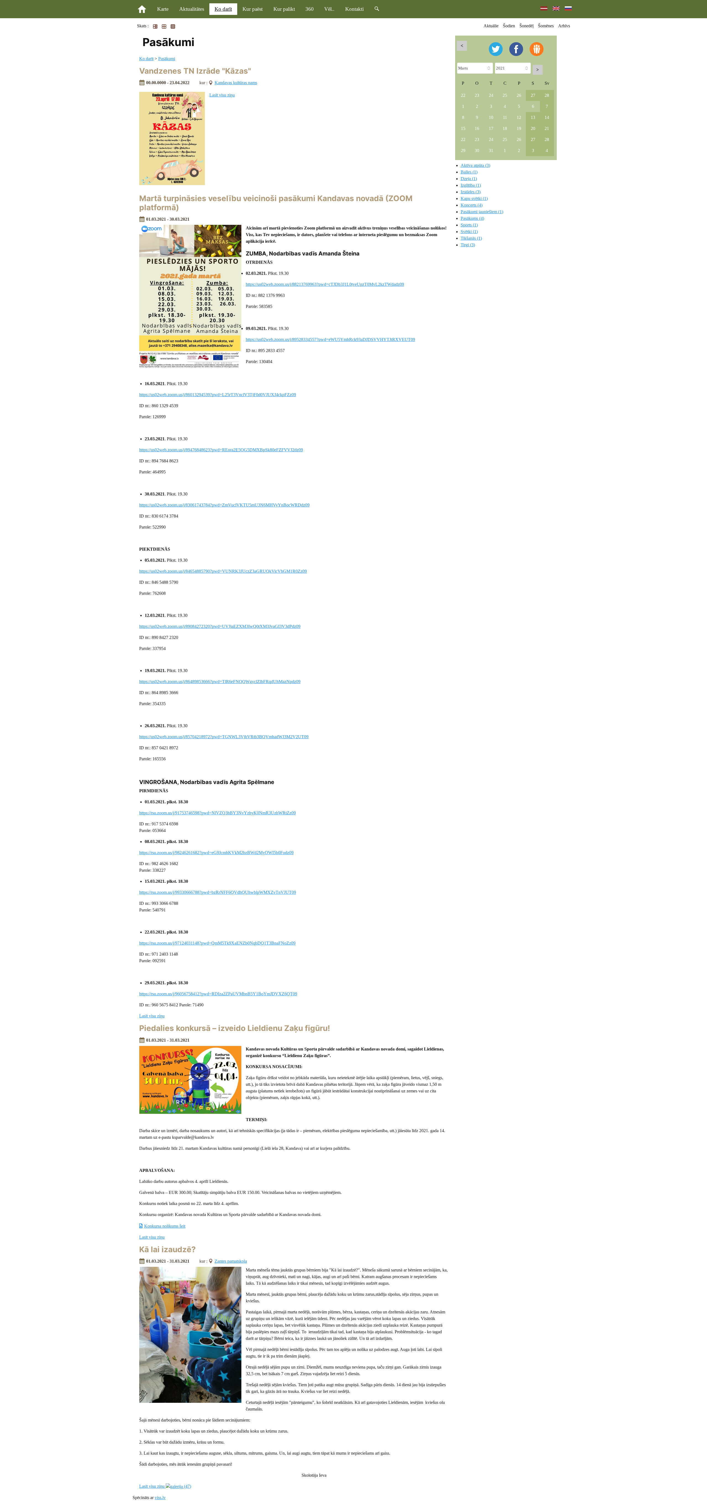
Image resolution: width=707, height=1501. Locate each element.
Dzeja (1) (469, 178)
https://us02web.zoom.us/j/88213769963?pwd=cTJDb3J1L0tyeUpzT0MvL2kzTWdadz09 (325, 284)
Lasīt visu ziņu (222, 95)
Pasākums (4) (472, 218)
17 (491, 128)
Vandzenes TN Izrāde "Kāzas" (195, 71)
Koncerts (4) (471, 205)
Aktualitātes (191, 9)
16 (477, 128)
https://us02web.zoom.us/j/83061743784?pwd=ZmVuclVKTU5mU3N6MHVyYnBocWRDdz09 (224, 505)
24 (491, 95)
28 (547, 95)
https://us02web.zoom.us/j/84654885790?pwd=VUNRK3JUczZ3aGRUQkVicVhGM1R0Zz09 (223, 571)
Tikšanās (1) (471, 238)
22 (463, 95)
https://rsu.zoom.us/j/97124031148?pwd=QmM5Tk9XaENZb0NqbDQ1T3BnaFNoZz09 (217, 943)
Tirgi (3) (468, 244)
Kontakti (354, 9)
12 (519, 117)
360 (309, 9)
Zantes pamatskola (231, 1261)
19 (519, 128)
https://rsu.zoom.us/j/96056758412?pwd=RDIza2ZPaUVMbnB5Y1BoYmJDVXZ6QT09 (218, 993)
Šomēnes (546, 25)
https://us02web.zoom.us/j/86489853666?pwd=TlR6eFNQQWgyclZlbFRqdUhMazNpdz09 (219, 681)
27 (533, 95)
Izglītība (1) (471, 185)
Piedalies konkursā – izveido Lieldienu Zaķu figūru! (234, 1028)
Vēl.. (329, 9)
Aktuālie (491, 25)
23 (477, 95)
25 (505, 95)
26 (519, 95)
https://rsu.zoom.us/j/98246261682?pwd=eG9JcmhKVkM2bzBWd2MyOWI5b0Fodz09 (216, 852)
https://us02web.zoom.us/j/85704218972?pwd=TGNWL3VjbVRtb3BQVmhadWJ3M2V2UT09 (223, 736)
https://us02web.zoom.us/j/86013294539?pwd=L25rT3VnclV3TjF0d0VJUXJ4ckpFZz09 (217, 394)
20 (533, 128)
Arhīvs (564, 25)
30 (477, 150)
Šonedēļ (526, 25)
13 (533, 117)
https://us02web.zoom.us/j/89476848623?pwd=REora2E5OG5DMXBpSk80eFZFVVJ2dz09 (221, 449)
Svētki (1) (469, 231)
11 (505, 117)
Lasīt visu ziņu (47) (165, 1486)
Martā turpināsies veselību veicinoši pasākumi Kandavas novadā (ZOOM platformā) (276, 203)
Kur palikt (284, 9)
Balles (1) (469, 172)
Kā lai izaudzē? (167, 1249)
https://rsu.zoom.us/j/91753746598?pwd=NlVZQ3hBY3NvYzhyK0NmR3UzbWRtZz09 (217, 813)
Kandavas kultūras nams (236, 82)
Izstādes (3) (471, 192)
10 (491, 117)
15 (463, 128)
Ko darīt (223, 9)
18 (505, 128)
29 (463, 150)
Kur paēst (252, 9)
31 (491, 150)
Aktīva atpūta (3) (475, 165)
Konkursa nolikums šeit (164, 1226)
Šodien (509, 25)
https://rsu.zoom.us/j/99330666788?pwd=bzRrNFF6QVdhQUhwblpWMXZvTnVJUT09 (217, 892)
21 (547, 128)
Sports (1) (469, 225)
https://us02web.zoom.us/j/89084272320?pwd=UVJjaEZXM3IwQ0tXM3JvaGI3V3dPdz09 (219, 626)
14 (547, 117)
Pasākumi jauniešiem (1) (482, 211)
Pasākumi (166, 58)
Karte (162, 9)
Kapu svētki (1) (474, 198)
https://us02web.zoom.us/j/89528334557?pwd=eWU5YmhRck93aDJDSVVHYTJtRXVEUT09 (330, 339)
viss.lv (160, 1497)
